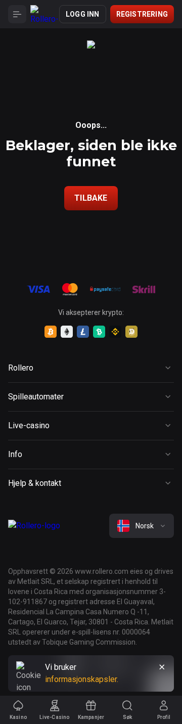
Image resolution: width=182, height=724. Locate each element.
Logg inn (83, 14)
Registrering (142, 14)
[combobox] (141, 526)
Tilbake (90, 198)
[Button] (17, 14)
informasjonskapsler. (81, 679)
